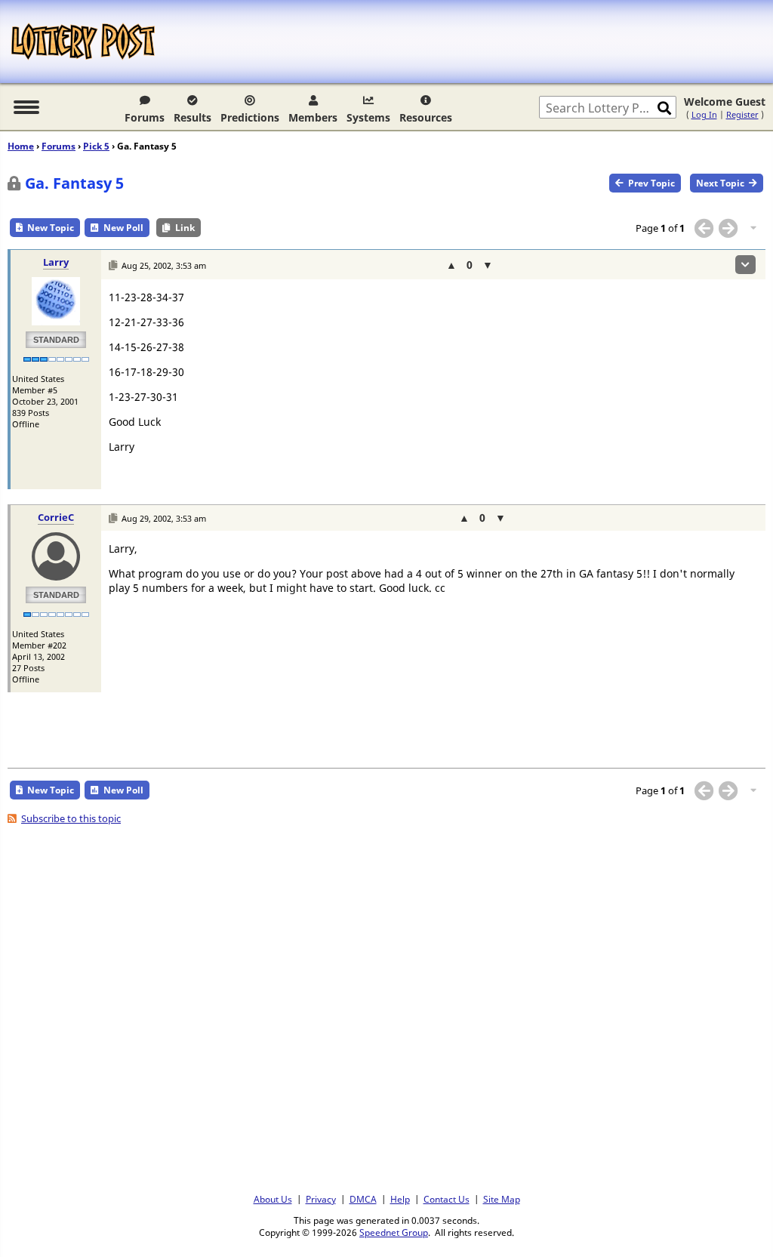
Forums (145, 117)
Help (400, 1199)
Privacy (321, 1199)
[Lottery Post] (83, 41)
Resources (425, 117)
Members (312, 117)
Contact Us (446, 1199)
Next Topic (720, 183)
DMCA (363, 1199)
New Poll (123, 227)
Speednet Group (393, 1232)
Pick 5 (96, 146)
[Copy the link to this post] (113, 265)
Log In (704, 114)
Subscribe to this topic (71, 818)
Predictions (249, 117)
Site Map (501, 1199)
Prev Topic (651, 183)
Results (192, 117)
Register (742, 114)
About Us (273, 1199)
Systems (368, 117)
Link (185, 227)
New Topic (50, 227)
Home (21, 146)
